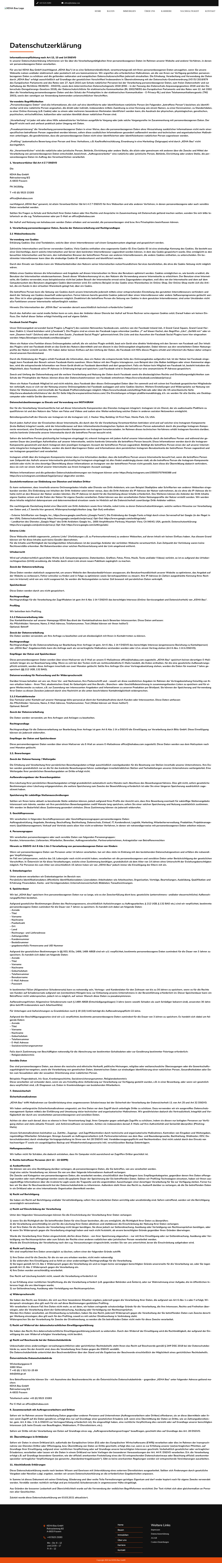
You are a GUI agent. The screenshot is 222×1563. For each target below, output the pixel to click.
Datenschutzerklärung (160, 1534)
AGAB (154, 1538)
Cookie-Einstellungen (160, 1542)
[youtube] (205, 3)
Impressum (155, 1530)
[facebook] (197, 3)
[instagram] (201, 3)
